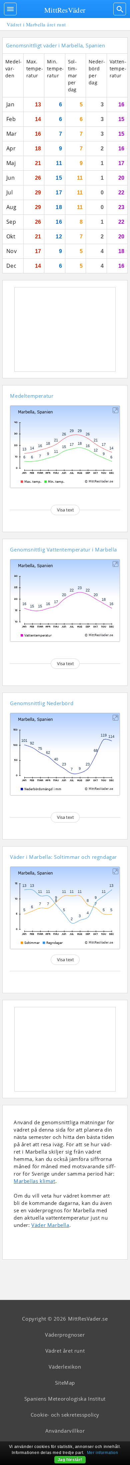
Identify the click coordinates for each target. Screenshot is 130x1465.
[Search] (119, 9)
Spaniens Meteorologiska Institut (65, 1398)
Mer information (102, 1452)
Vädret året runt (65, 1350)
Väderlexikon (65, 1366)
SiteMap (65, 1382)
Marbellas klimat (34, 1181)
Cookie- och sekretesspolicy (65, 1414)
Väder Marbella (50, 1225)
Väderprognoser (65, 1334)
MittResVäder (65, 10)
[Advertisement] (65, 329)
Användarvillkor (65, 1430)
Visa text (65, 510)
